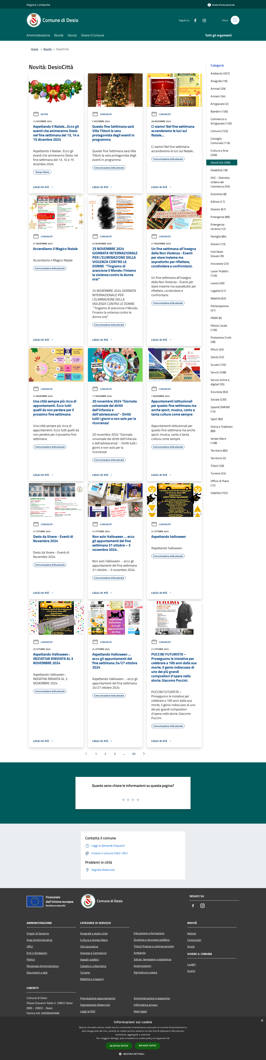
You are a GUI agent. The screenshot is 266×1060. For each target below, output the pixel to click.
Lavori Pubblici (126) (220, 273)
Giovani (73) (218, 244)
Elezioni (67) (218, 209)
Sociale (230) (218, 399)
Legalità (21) (218, 291)
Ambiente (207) (220, 73)
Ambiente (140, 953)
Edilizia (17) (218, 201)
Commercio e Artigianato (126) (221, 121)
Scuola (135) (218, 364)
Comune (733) (219, 131)
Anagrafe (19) (219, 81)
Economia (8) (218, 194)
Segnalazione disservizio (95, 1005)
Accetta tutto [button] (119, 1045)
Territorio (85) (219, 450)
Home (34, 49)
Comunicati (106, 114)
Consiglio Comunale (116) (220, 140)
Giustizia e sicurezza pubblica (152, 940)
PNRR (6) (216, 318)
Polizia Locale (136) (219, 327)
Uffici (30, 946)
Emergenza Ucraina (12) (218, 226)
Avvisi (191, 946)
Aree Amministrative (39, 940)
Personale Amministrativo (43, 966)
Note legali (140, 1011)
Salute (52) (217, 357)
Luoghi (191, 964)
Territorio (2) (218, 458)
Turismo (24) (218, 473)
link (168, 1038)
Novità (47, 49)
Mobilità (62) (218, 298)
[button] (133, 1054)
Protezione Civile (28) (221, 339)
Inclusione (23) (220, 263)
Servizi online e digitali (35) (220, 382)
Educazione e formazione (149, 933)
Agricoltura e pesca (145, 972)
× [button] (262, 1020)
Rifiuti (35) (217, 349)
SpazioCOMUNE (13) (220, 409)
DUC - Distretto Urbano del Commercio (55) (220, 182)
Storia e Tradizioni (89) (222, 428)
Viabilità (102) (219, 493)
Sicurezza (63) (219, 392)
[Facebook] (193, 20)
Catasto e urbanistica (93, 966)
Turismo (85, 972)
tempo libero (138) (218, 440)
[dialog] (133, 1038)
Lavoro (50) (217, 283)
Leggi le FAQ (87, 1011)
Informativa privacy (146, 1005)
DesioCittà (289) (220, 162)
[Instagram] (202, 20)
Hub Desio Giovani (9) (217, 253)
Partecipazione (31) (220, 308)
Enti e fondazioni (37, 953)
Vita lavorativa (89, 946)
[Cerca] (235, 20)
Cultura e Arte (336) (219, 152)
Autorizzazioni (142, 966)
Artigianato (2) (219, 104)
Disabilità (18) (219, 170)
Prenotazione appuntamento (97, 998)
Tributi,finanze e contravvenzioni (154, 946)
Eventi (191, 971)
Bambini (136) (219, 111)
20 (133, 754)
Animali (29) (218, 88)
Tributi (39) (217, 466)
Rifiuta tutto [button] (147, 1045)
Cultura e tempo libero (94, 940)
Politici (31, 959)
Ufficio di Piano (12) (220, 483)
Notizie (44, 114)
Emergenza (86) (220, 217)
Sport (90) (217, 419)
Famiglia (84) (218, 236)
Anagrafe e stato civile (94, 933)
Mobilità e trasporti (92, 979)
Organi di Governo (38, 933)
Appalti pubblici (89, 959)
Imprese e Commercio (93, 953)
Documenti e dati (37, 972)
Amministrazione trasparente (152, 998)
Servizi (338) (218, 372)
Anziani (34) (218, 96)
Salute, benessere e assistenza (152, 959)
